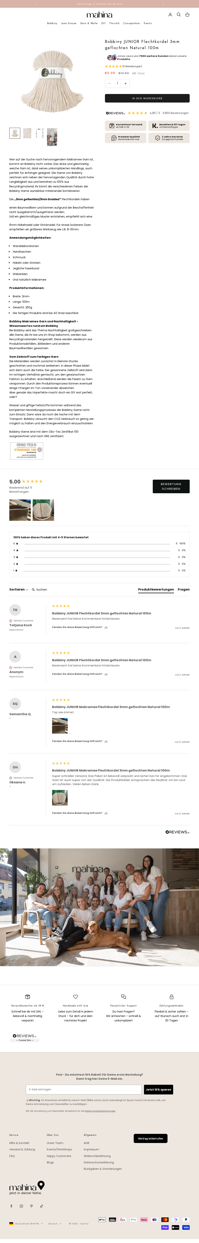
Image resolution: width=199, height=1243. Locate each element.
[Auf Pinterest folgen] (31, 1206)
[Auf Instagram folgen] (21, 1206)
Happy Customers (59, 1156)
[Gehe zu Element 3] (39, 133)
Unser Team (55, 1143)
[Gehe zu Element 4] (52, 137)
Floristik (115, 23)
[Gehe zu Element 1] (14, 133)
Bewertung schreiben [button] (171, 486)
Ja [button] (105, 627)
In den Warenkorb (147, 98)
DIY (103, 23)
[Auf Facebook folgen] (11, 1206)
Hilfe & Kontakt (19, 1143)
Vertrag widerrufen (150, 1138)
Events (148, 23)
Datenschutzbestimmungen (100, 1111)
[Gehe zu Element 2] (27, 133)
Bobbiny (52, 23)
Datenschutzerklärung (99, 1162)
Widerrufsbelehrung (97, 1156)
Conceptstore (131, 23)
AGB (86, 1143)
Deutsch (53, 1223)
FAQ (12, 1156)
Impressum (91, 1149)
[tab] (156, 590)
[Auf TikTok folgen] (42, 1206)
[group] (29, 481)
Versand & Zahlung (22, 1149)
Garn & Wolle (89, 23)
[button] (147, 66)
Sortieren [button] (17, 589)
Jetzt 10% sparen (158, 1090)
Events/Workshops (59, 1149)
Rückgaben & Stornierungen (103, 1169)
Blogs (50, 1162)
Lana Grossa (69, 23)
